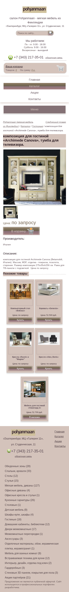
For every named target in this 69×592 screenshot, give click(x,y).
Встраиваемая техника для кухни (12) (27, 558)
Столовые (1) (13, 505)
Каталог (34, 86)
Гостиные (37, 126)
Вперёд (61, 175)
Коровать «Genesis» (48, 308)
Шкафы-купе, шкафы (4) (19, 514)
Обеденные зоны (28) (17, 466)
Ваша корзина (14, 66)
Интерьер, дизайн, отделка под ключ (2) (28, 563)
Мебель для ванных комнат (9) (23, 553)
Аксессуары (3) (14, 538)
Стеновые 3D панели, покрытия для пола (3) (31, 572)
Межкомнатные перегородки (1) (24, 534)
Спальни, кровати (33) (18, 471)
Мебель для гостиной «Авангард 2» (34, 406)
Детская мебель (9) (16, 509)
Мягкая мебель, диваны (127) (22, 485)
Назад (8, 175)
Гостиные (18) (13, 519)
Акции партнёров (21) (17, 577)
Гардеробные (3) (15, 567)
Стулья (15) (11, 480)
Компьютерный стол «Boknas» (20, 309)
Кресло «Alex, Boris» (49, 357)
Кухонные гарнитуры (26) (20, 500)
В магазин (34, 417)
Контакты (34, 99)
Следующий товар (56, 122)
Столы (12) (11, 476)
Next (62, 210)
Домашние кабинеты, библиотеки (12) (27, 524)
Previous (9, 210)
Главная (34, 79)
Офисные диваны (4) (17, 490)
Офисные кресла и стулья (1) (22, 495)
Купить (20, 320)
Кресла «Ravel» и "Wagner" (20, 358)
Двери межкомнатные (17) (20, 529)
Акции (34, 92)
